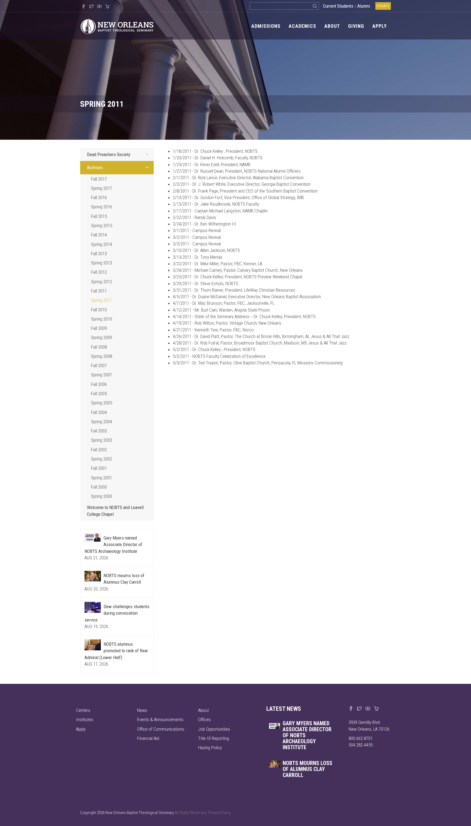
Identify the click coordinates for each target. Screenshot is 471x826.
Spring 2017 (101, 188)
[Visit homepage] (117, 25)
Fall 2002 (99, 449)
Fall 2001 (99, 468)
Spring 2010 (101, 319)
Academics (302, 26)
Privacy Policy (219, 812)
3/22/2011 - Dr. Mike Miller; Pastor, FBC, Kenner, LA (217, 263)
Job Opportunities (214, 729)
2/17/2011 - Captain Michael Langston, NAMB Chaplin (220, 211)
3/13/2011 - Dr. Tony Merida (197, 257)
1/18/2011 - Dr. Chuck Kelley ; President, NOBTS (215, 151)
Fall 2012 (99, 272)
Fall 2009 (99, 328)
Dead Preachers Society (108, 154)
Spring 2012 (101, 281)
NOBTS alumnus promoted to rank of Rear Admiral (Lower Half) (116, 650)
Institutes (84, 719)
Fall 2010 (99, 309)
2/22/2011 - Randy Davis (194, 217)
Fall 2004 (99, 412)
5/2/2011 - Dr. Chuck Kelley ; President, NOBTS (214, 349)
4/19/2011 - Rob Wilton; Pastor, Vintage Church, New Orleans (227, 323)
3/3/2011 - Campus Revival (197, 243)
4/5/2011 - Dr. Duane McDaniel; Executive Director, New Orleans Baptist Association (247, 296)
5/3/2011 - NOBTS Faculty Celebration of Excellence (219, 356)
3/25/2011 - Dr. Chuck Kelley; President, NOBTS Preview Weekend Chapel (237, 276)
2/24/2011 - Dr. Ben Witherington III (204, 224)
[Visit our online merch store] (107, 7)
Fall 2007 (99, 365)
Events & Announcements (160, 719)
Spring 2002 (101, 459)
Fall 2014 (99, 234)
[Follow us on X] (91, 7)
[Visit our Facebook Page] (83, 7)
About (332, 26)
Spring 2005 (101, 403)
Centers (83, 710)
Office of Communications (160, 729)
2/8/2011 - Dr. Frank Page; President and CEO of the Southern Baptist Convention (245, 191)
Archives (95, 167)
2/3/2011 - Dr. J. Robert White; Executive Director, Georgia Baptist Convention (241, 184)
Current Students (338, 6)
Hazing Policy (210, 747)
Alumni (363, 6)
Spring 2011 (101, 300)
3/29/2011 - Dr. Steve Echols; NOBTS (205, 283)
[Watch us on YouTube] (99, 7)
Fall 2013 (99, 253)
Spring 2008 (101, 356)
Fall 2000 (99, 487)
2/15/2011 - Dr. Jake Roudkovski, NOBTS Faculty (216, 204)
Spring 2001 (101, 477)
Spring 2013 (101, 263)
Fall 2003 (99, 431)
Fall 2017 (99, 179)
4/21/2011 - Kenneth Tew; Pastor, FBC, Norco (213, 330)
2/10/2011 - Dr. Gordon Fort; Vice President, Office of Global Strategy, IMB (238, 197)
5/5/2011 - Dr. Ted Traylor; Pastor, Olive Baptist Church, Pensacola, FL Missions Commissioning (258, 362)
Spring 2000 (101, 496)
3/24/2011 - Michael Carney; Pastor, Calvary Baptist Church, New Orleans (238, 270)
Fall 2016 (99, 197)
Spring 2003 (101, 440)
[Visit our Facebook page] (351, 709)
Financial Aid (148, 738)
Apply (379, 26)
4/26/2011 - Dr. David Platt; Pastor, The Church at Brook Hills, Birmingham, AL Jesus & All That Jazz (261, 336)
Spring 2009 (101, 337)
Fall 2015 (99, 216)
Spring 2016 (101, 206)
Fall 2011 (99, 291)
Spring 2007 (101, 374)
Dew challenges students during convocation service (116, 613)
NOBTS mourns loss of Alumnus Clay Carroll (307, 769)
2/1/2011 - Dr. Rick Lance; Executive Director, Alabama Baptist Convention (238, 177)
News (142, 710)
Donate (383, 6)
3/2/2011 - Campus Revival (197, 237)
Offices (204, 719)
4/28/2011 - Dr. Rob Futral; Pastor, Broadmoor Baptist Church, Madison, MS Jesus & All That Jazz (259, 343)
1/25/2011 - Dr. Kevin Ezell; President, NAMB (211, 164)
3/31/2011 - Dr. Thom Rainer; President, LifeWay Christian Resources (234, 290)
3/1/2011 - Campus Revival (197, 230)
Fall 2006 (99, 384)
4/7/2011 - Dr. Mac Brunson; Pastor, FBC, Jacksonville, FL (223, 303)
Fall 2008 (99, 347)
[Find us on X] (359, 709)
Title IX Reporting (213, 738)
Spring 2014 (101, 244)
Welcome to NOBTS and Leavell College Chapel (115, 511)
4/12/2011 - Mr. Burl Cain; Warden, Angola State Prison (221, 310)
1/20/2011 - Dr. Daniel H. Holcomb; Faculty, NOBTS (217, 157)
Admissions (265, 26)
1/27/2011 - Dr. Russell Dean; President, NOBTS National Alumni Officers (237, 171)
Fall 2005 (99, 393)
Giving (356, 26)
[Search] (315, 6)
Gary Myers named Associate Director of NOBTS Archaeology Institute (113, 544)
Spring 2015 (101, 225)
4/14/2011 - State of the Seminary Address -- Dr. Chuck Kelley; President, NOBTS (244, 316)
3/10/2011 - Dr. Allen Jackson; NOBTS (206, 250)
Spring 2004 (101, 421)
